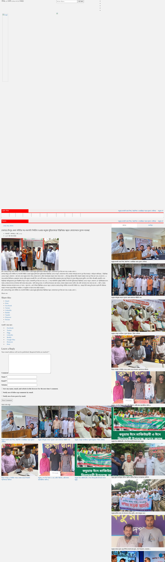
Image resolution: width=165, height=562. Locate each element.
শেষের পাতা (35, 215)
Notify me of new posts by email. (14, 396)
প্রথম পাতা (27, 215)
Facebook (9, 328)
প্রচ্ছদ (6, 215)
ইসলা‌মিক (68, 215)
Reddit (8, 337)
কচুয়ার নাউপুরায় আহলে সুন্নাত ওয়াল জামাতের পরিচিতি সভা (54, 440)
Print (8, 344)
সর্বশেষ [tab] (124, 225)
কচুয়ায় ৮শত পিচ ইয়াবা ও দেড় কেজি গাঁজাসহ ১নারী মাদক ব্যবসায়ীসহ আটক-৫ (53, 479)
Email (4, 381)
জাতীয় (12, 215)
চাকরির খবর (60, 215)
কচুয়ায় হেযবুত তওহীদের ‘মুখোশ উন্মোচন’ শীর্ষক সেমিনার (90, 440)
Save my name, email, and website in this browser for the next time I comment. (30, 389)
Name (4, 377)
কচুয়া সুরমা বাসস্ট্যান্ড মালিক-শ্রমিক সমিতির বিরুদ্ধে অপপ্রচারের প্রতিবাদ (130, 477)
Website (4, 385)
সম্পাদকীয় (76, 215)
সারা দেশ (19, 215)
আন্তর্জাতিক (52, 215)
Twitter (9, 330)
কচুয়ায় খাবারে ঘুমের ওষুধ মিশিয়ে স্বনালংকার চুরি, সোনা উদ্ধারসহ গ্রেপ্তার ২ (130, 549)
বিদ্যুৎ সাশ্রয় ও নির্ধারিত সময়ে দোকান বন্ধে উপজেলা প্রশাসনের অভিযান (15, 479)
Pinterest (9, 342)
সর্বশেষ (11, 226)
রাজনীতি (44, 215)
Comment (4, 373)
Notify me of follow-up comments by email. (18, 392)
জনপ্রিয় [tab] (150, 225)
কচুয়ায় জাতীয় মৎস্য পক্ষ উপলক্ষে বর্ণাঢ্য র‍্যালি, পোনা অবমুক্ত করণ (128, 513)
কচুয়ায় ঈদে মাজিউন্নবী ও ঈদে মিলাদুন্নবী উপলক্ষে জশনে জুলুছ (90, 479)
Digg (8, 333)
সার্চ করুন (80, 1)
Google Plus (10, 340)
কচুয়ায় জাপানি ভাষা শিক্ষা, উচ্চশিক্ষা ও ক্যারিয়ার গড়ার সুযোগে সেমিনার (123, 211)
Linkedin (9, 335)
